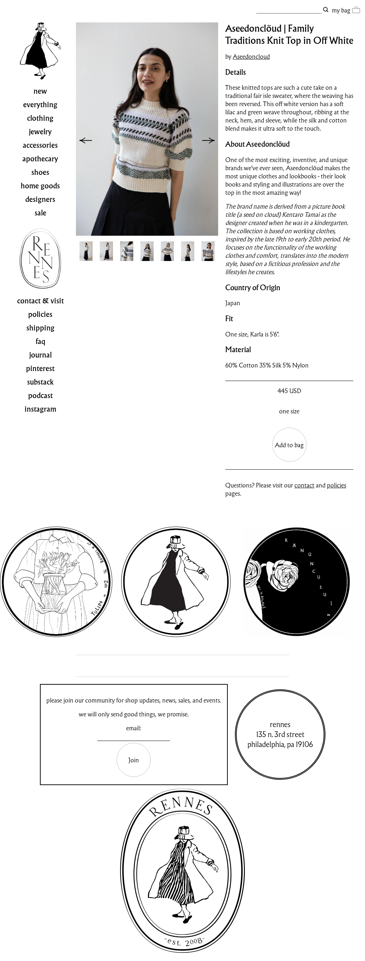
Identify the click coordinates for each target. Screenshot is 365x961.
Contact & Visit (40, 301)
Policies (40, 314)
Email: (133, 728)
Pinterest (40, 369)
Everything (40, 105)
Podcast (40, 396)
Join (133, 760)
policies (336, 485)
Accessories (40, 145)
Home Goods (40, 186)
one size (289, 411)
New (40, 91)
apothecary (40, 159)
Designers (40, 199)
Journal (40, 355)
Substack (40, 382)
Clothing (40, 118)
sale (40, 213)
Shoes (40, 172)
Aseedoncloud (251, 56)
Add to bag (289, 445)
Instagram (40, 409)
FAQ (40, 341)
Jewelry (40, 132)
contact (304, 485)
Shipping (40, 328)
